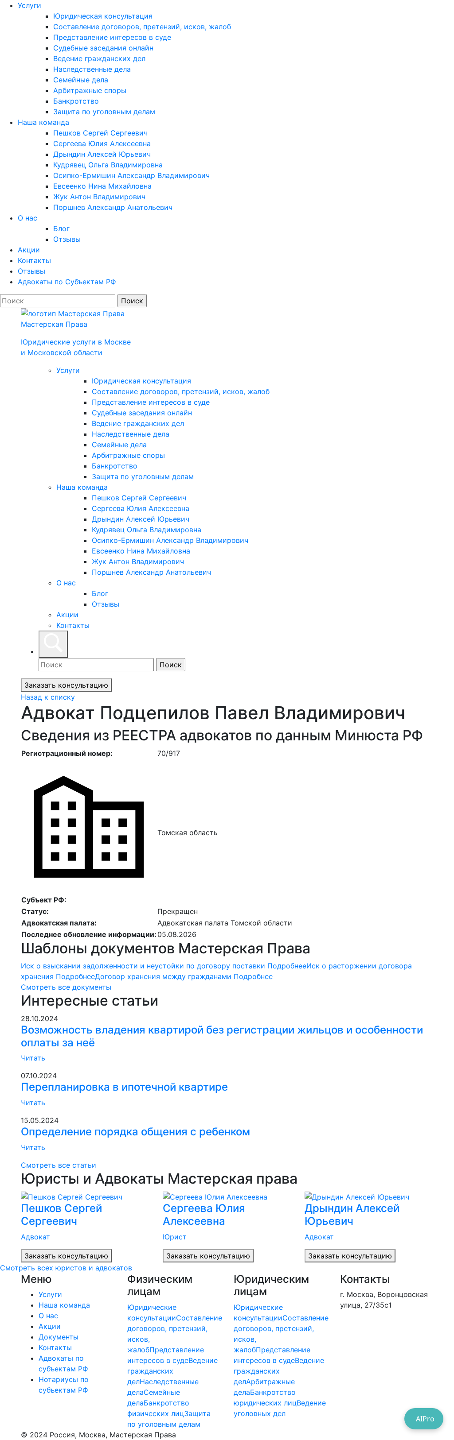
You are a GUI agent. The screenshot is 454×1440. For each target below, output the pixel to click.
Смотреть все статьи (58, 1165)
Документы (58, 1336)
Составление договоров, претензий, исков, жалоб (142, 26)
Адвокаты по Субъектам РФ (67, 281)
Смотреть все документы (66, 987)
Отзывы (67, 239)
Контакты (34, 260)
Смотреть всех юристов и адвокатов (66, 1267)
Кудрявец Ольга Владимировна (108, 164)
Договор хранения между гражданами (184, 976)
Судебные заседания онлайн (103, 47)
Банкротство (76, 101)
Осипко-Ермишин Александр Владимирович (131, 175)
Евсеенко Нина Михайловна (102, 186)
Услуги (29, 5)
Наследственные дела (92, 69)
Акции (29, 249)
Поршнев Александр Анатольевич (112, 207)
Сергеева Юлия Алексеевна (102, 143)
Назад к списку (48, 697)
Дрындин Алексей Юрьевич (102, 154)
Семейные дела (80, 79)
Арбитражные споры (89, 90)
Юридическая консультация (103, 16)
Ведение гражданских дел (99, 58)
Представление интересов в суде (112, 37)
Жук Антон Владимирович (99, 196)
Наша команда (43, 122)
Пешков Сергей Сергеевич (100, 132)
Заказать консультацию (66, 685)
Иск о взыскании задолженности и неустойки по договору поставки (163, 965)
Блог (61, 228)
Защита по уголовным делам (104, 111)
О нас (27, 217)
